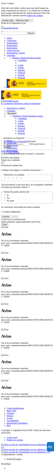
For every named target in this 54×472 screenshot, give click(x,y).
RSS (9, 425)
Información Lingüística (17, 423)
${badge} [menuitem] (14, 459)
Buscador (31, 141)
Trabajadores (12, 43)
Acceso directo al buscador (15, 141)
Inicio (9, 38)
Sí (8, 195)
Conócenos (11, 40)
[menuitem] (30, 468)
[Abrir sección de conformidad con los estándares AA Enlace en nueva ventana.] (24, 449)
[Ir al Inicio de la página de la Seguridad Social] (9, 28)
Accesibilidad (13, 420)
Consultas (11, 55)
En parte (10, 201)
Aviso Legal (12, 437)
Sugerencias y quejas (16, 53)
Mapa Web (11, 411)
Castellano (27, 116)
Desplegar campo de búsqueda (27, 103)
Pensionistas (12, 45)
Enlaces (10, 416)
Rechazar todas (22, 20)
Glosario (10, 413)
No (8, 198)
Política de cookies (15, 440)
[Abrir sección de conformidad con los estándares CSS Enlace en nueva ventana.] (25, 452)
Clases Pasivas (13, 50)
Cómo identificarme (15, 408)
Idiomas (26, 58)
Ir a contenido (7, 103)
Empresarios (12, 48)
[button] (27, 158)
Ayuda (9, 418)
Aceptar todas (7, 20)
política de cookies (35, 15)
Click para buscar (37, 144)
